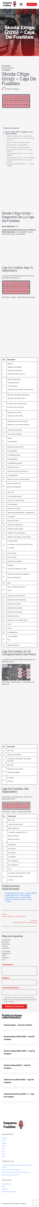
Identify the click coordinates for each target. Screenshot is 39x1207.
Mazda (4, 1143)
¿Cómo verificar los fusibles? (11, 1170)
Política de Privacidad (9, 1191)
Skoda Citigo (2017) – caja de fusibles (18, 895)
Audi (3, 1141)
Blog (3, 1186)
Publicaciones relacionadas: (16, 145)
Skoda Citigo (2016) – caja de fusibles (18, 897)
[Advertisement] (19, 188)
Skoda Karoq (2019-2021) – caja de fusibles (19, 160)
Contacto (5, 1189)
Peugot (4, 1138)
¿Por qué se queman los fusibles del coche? (16, 1172)
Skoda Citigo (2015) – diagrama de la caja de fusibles (19, 133)
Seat (3, 1153)
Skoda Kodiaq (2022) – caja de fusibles (20, 157)
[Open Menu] (21, 4)
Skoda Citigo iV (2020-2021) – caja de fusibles (21, 893)
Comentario (8, 964)
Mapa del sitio (6, 1184)
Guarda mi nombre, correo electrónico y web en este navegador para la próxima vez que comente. (20, 1000)
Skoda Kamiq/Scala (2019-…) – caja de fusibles (20, 165)
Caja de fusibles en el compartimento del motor (20, 139)
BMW (4, 1156)
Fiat (3, 1148)
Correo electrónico (11, 988)
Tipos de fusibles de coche (10, 1175)
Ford (3, 1151)
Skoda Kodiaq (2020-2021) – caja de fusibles (19, 154)
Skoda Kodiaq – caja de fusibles (18, 147)
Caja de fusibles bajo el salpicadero (19, 136)
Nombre (6, 978)
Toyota (4, 1146)
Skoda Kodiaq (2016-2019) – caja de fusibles (19, 150)
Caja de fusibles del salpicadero (18, 142)
